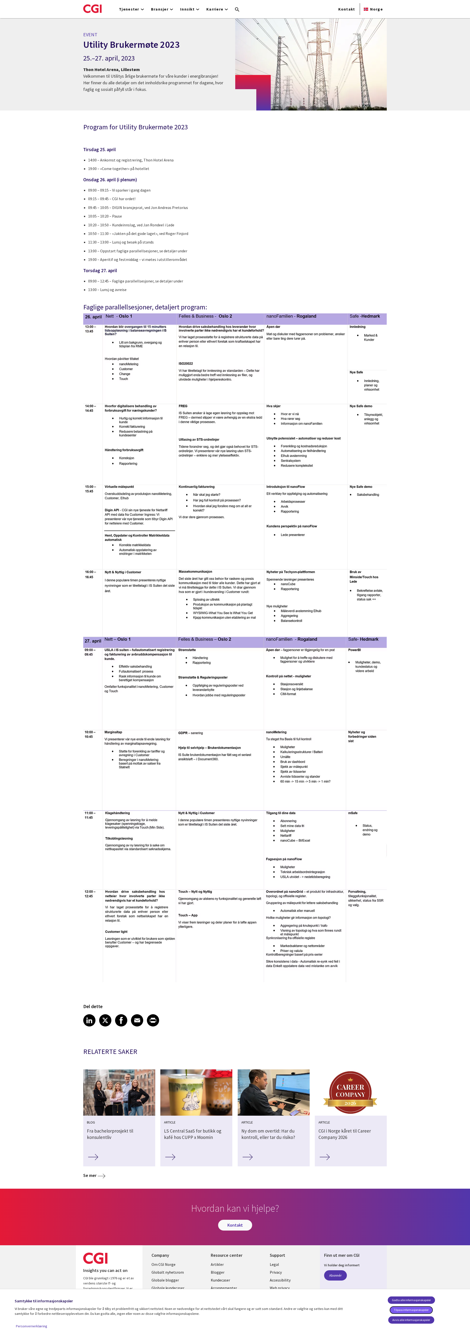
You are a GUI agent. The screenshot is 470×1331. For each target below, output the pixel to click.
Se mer (89, 1175)
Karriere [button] (214, 9)
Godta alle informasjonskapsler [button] (411, 1300)
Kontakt (346, 9)
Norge (376, 9)
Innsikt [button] (187, 9)
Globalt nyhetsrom (168, 1272)
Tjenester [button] (129, 9)
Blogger (217, 1272)
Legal (274, 1264)
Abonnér (335, 1275)
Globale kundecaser (168, 1287)
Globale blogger (165, 1280)
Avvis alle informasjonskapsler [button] (411, 1320)
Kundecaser (220, 1280)
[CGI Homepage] (92, 8)
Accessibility (280, 1280)
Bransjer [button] (159, 9)
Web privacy (280, 1287)
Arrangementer (224, 1287)
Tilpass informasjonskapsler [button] (411, 1310)
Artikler (217, 1264)
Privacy (276, 1272)
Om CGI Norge (164, 1264)
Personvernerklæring (31, 1326)
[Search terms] (237, 10)
